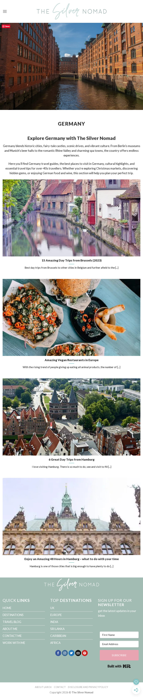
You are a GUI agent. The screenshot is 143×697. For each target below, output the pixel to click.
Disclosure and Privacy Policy (88, 687)
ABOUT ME (10, 629)
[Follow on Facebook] (58, 653)
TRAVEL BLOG (12, 622)
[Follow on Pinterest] (85, 653)
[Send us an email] (78, 653)
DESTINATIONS (13, 615)
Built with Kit (119, 666)
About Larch (43, 687)
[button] (5, 11)
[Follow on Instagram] (65, 653)
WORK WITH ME (14, 643)
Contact (60, 687)
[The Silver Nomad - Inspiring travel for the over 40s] (72, 11)
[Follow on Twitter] (72, 653)
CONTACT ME (12, 636)
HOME (7, 608)
